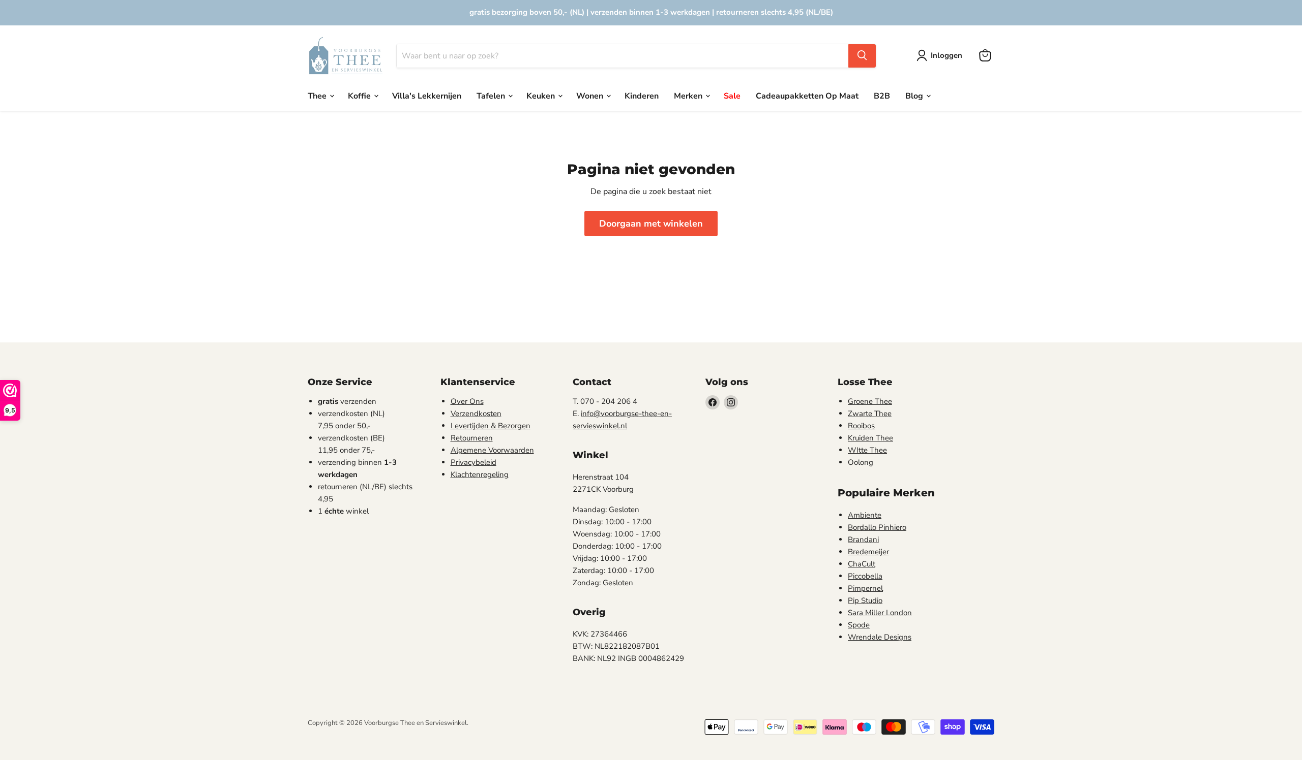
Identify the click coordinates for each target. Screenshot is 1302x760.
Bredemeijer (868, 552)
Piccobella (865, 576)
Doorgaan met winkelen (651, 223)
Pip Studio (865, 600)
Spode (859, 625)
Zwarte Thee (870, 413)
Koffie (360, 95)
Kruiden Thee (870, 438)
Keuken (541, 95)
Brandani (863, 539)
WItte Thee (867, 450)
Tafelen (492, 95)
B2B (882, 95)
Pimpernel (865, 588)
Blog (915, 95)
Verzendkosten (476, 413)
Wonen (590, 95)
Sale (732, 95)
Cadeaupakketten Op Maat (807, 95)
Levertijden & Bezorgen (490, 426)
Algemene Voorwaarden (492, 450)
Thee (318, 95)
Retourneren (472, 438)
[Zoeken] (862, 55)
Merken (689, 95)
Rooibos (861, 426)
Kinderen (642, 95)
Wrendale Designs (879, 637)
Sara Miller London (880, 613)
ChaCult (861, 564)
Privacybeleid (473, 462)
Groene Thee (870, 401)
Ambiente (864, 515)
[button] (941, 55)
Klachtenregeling (480, 474)
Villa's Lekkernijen (426, 95)
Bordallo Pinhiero (877, 527)
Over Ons (467, 401)
